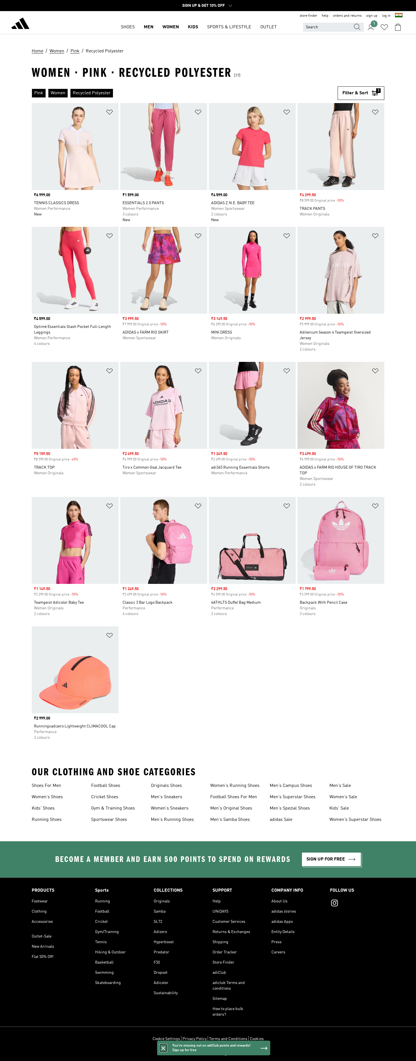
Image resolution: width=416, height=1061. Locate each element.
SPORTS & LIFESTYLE (229, 27)
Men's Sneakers (166, 797)
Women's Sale (343, 797)
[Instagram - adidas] (357, 903)
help (325, 16)
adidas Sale (281, 819)
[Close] (163, 1048)
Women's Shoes (47, 797)
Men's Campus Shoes (291, 786)
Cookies (257, 1039)
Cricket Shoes (104, 797)
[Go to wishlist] (384, 27)
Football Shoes (105, 786)
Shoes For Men (46, 786)
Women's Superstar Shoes (355, 819)
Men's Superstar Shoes (293, 797)
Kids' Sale (339, 808)
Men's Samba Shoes (230, 819)
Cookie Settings (166, 1039)
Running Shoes (47, 819)
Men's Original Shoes (231, 808)
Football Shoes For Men (233, 797)
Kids (193, 27)
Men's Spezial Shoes (290, 808)
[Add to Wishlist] (109, 113)
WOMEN (170, 27)
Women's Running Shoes (235, 786)
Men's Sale (340, 786)
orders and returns (347, 16)
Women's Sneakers (169, 808)
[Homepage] (20, 24)
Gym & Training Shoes (113, 808)
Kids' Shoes (43, 808)
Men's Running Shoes (172, 819)
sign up (372, 16)
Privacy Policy (195, 1039)
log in (386, 16)
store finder (308, 16)
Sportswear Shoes (109, 819)
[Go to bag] (398, 27)
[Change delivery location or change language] (399, 15)
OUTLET (268, 27)
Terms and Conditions (228, 1039)
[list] (185, 93)
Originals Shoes (166, 786)
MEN (148, 27)
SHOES (128, 27)
